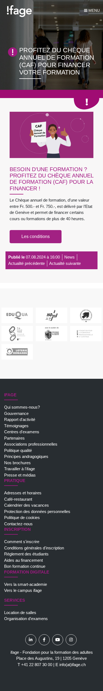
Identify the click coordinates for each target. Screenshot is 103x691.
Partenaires (14, 438)
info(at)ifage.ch (72, 664)
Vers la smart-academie (25, 584)
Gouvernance (16, 413)
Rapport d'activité (19, 419)
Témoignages (16, 425)
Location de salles (20, 612)
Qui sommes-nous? (22, 407)
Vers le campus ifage (23, 590)
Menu (93, 10)
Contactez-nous (18, 523)
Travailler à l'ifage (19, 468)
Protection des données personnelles (37, 511)
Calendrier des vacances (26, 505)
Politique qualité (18, 450)
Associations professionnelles (30, 444)
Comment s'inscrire (21, 541)
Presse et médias (20, 475)
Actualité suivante (65, 263)
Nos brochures (17, 462)
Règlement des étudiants (26, 554)
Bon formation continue (24, 566)
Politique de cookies (22, 517)
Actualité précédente (26, 263)
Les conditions (35, 236)
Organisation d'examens (26, 618)
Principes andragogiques (26, 456)
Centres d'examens (21, 431)
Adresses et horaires (22, 493)
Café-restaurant (18, 499)
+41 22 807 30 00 (36, 664)
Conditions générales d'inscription (34, 548)
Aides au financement (23, 560)
